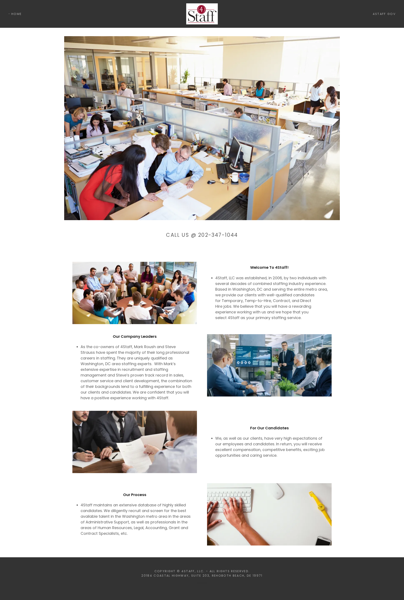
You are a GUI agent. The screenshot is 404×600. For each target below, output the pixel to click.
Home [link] (16, 14)
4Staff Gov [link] (384, 14)
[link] (202, 13)
